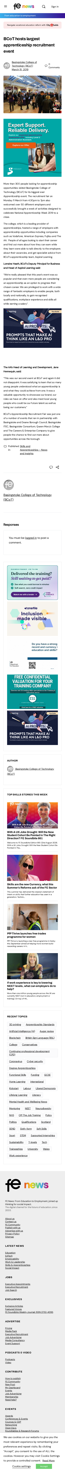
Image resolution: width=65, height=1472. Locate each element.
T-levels (32, 1142)
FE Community (12, 1224)
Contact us (10, 1221)
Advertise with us (14, 1230)
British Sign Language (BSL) (40, 1037)
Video (8, 1362)
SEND (12, 1128)
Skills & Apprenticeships (17, 1265)
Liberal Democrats (45, 1088)
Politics (13, 1121)
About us (10, 1218)
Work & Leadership (15, 1261)
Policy (48, 1115)
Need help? (11, 1399)
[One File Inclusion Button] (32, 618)
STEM (23, 1135)
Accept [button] (44, 1466)
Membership (11, 1396)
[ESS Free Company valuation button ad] (32, 691)
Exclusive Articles (14, 1306)
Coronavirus (15, 1061)
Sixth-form (26, 1128)
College (13, 1044)
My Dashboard (12, 1387)
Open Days (10, 1427)
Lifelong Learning (18, 1094)
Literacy (36, 1094)
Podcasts (10, 1359)
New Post (10, 1384)
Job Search (11, 1290)
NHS (11, 1115)
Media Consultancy (15, 1340)
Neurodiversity (43, 1108)
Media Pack (11, 1331)
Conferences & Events (16, 1418)
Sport (12, 1135)
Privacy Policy (12, 1233)
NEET (28, 1108)
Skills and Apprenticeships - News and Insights (33, 450)
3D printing (15, 1024)
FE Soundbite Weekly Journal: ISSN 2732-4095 (29, 1312)
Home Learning (17, 1081)
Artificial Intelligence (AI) (22, 1031)
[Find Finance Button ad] (32, 582)
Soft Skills (42, 1128)
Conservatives (29, 1044)
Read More (48, 1460)
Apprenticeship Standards (40, 1024)
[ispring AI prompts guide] (32, 345)
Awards (9, 1415)
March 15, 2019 (20, 69)
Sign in (55, 6)
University (33, 1148)
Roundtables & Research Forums (22, 1430)
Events (8, 1390)
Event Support (12, 1343)
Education (10, 1252)
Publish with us (12, 1227)
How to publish (13, 1378)
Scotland (46, 1121)
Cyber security (35, 1061)
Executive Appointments (17, 1284)
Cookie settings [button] (21, 1466)
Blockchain (15, 1037)
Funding (35, 1074)
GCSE (47, 1074)
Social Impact (12, 1267)
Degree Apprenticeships (22, 1068)
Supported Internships (43, 1135)
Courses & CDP (13, 1421)
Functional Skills (17, 1074)
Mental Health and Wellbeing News (28, 1101)
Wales (46, 1148)
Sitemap (9, 1236)
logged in (31, 538)
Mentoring (14, 1108)
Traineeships (16, 1148)
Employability (12, 1258)
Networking (11, 1424)
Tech (44, 1142)
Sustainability (16, 1142)
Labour (27, 1088)
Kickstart (14, 1088)
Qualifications (28, 1121)
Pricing (8, 1328)
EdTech (8, 1255)
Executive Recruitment (16, 1287)
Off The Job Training (30, 1115)
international (37, 1081)
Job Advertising (13, 1337)
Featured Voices (13, 1309)
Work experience (18, 1155)
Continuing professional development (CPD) (29, 1053)
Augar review (47, 1031)
